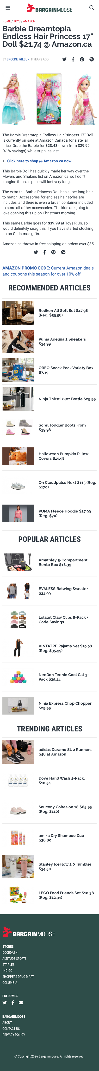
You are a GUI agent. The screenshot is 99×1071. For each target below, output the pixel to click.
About (7, 1023)
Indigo (7, 970)
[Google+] (92, 59)
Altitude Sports (14, 958)
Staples (8, 964)
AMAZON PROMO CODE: (26, 267)
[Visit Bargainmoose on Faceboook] (13, 1002)
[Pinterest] (82, 59)
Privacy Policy (13, 1035)
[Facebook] (73, 59)
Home (6, 21)
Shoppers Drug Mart (18, 977)
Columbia (9, 983)
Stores (8, 946)
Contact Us (11, 1029)
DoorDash (10, 952)
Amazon (29, 21)
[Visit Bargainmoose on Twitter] (4, 1002)
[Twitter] (64, 59)
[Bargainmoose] (49, 7)
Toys (16, 21)
